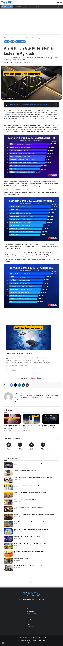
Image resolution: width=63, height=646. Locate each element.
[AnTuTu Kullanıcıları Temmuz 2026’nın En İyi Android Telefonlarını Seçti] (12, 419)
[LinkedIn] (19, 385)
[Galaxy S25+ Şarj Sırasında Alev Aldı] (8, 561)
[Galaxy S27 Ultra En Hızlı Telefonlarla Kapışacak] (8, 539)
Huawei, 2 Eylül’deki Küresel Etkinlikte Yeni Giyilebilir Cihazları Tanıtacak (34, 514)
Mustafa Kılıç (10, 62)
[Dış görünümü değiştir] (55, 3)
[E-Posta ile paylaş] (23, 385)
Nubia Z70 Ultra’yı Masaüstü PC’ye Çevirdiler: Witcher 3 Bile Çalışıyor (33, 477)
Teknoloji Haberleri (20, 41)
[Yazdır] (27, 385)
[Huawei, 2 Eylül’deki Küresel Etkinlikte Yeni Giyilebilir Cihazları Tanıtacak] (8, 517)
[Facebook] (11, 385)
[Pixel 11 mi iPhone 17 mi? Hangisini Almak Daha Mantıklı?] (8, 546)
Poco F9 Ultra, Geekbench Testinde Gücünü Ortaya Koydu (28, 6)
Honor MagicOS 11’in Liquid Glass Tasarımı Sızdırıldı (28, 507)
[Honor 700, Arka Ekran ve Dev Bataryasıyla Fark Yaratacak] (8, 495)
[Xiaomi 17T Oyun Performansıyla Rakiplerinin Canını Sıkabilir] (8, 524)
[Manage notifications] (3, 643)
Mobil (12, 38)
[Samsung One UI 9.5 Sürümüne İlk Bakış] (8, 502)
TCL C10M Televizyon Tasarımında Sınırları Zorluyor (28, 463)
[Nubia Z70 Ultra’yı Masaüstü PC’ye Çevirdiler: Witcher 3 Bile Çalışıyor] (8, 480)
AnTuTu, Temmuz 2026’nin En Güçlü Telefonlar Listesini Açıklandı (31, 427)
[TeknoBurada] (7, 2)
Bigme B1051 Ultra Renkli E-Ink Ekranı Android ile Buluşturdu (31, 529)
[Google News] (35, 378)
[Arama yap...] (58, 3)
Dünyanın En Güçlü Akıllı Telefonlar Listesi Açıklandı (50, 426)
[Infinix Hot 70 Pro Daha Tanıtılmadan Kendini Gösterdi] (8, 553)
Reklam (29, 619)
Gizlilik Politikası (31, 627)
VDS (23, 640)
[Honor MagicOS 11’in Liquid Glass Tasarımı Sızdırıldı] (8, 509)
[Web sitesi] (15, 402)
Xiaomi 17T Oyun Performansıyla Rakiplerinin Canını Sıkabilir (31, 521)
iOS (27, 608)
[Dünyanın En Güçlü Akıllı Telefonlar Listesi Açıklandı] (50, 419)
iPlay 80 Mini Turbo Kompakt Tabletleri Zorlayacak (28, 566)
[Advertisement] (31, 20)
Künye (29, 621)
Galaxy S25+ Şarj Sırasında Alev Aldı (24, 558)
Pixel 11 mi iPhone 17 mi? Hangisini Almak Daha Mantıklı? (30, 543)
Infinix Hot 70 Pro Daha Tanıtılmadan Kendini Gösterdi (29, 551)
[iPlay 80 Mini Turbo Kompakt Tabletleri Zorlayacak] (8, 568)
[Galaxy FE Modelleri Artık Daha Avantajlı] (8, 473)
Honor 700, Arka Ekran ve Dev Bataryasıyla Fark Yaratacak (30, 492)
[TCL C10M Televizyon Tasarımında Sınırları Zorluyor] (8, 465)
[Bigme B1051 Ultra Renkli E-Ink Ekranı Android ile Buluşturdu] (8, 531)
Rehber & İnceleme (31, 613)
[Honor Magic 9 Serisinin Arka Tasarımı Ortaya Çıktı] (8, 487)
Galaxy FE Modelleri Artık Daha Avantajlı (25, 470)
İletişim (29, 624)
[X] (15, 385)
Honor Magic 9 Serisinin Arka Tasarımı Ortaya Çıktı (28, 485)
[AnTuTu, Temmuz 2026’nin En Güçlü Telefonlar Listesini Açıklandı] (31, 419)
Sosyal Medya (30, 611)
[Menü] (61, 3)
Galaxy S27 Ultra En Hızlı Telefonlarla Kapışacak (27, 536)
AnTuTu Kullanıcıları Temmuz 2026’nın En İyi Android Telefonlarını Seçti (12, 427)
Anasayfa (7, 38)
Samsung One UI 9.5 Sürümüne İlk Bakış (25, 499)
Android (16, 38)
